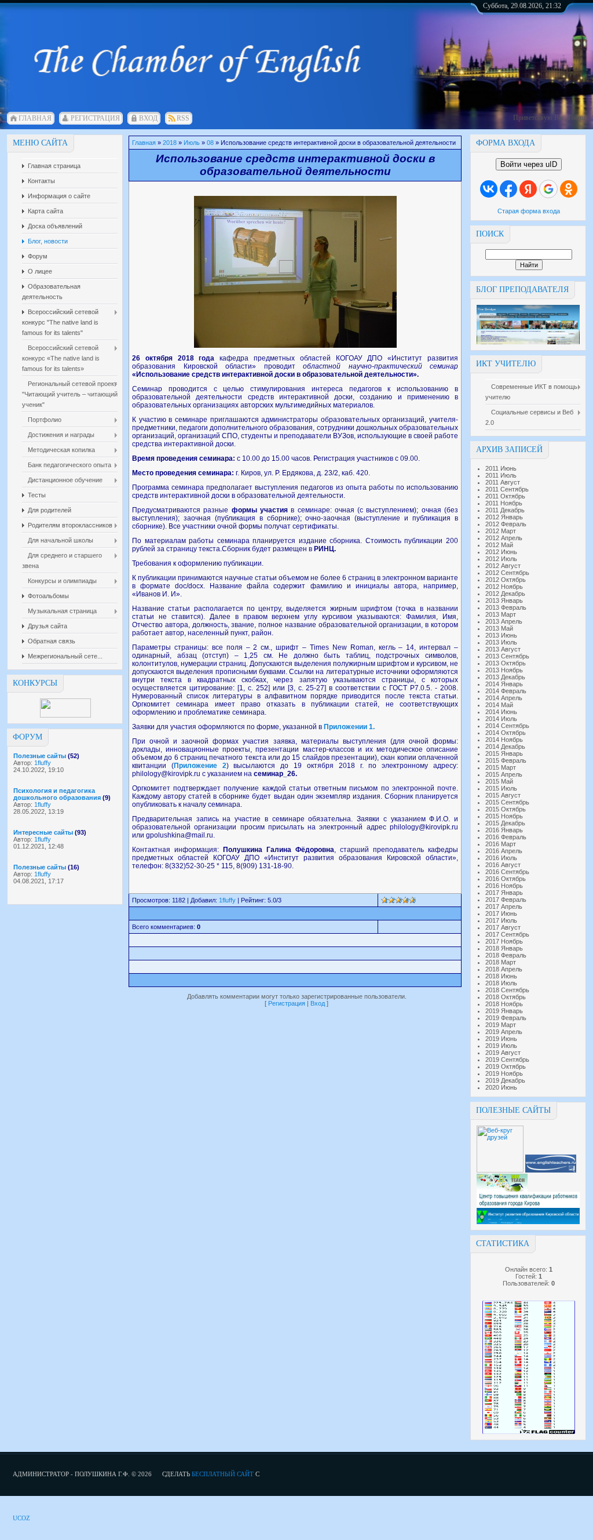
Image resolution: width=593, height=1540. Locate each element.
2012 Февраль (505, 523)
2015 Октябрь (505, 809)
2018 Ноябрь (504, 1003)
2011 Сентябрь (507, 489)
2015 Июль (501, 788)
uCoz (21, 1517)
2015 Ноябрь (504, 816)
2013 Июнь (501, 635)
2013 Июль (501, 642)
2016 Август (503, 864)
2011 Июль (501, 475)
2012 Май (499, 544)
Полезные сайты (39, 755)
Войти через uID (528, 164)
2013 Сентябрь (507, 656)
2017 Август (503, 927)
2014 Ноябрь (504, 739)
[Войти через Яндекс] (528, 189)
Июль (192, 142)
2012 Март (500, 530)
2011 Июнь (501, 468)
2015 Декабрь (505, 823)
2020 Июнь (501, 1087)
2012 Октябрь (505, 579)
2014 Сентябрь (507, 725)
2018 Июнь (501, 976)
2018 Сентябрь (507, 989)
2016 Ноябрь (504, 885)
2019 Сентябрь (507, 1059)
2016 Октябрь (505, 878)
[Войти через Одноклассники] (568, 189)
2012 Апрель (503, 537)
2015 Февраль (505, 760)
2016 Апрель (503, 850)
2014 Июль (501, 718)
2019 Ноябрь (504, 1073)
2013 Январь (504, 600)
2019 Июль (501, 1045)
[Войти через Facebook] (508, 189)
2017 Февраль (505, 899)
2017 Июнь (501, 913)
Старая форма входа (528, 210)
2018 (170, 142)
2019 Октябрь (505, 1066)
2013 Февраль (505, 607)
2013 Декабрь (505, 676)
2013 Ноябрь (504, 670)
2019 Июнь (501, 1038)
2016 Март (500, 843)
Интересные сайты (43, 832)
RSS (183, 118)
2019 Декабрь (505, 1080)
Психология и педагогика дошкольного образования (57, 794)
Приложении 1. (349, 727)
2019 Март (500, 1024)
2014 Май (499, 704)
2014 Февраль (505, 690)
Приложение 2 (200, 766)
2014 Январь (504, 683)
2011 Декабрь (505, 510)
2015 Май (499, 781)
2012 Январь (504, 517)
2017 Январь (504, 892)
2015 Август (503, 795)
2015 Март (500, 767)
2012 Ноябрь (504, 586)
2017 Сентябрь (507, 934)
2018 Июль (501, 983)
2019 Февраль (505, 1017)
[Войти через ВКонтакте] (488, 189)
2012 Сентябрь (507, 572)
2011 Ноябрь (503, 503)
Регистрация (95, 118)
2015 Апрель (503, 774)
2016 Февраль (505, 836)
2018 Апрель (503, 969)
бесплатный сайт (223, 1473)
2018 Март (500, 962)
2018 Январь (504, 948)
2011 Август (502, 482)
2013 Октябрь (505, 663)
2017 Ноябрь (504, 941)
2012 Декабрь (505, 593)
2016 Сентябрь (507, 871)
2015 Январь (504, 753)
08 (210, 142)
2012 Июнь (501, 551)
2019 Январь (504, 1010)
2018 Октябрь (505, 996)
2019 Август (503, 1052)
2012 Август (503, 565)
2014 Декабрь (505, 746)
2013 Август (503, 649)
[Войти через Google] (548, 189)
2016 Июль (501, 857)
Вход (148, 118)
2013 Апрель (503, 621)
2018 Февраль (505, 955)
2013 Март (500, 614)
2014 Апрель (503, 697)
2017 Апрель (503, 906)
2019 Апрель (503, 1031)
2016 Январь (504, 830)
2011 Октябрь (505, 496)
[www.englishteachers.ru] (550, 1170)
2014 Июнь (501, 711)
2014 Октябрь (505, 732)
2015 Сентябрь (507, 802)
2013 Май (499, 628)
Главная (35, 118)
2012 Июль (501, 558)
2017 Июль (501, 920)
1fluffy (42, 762)
